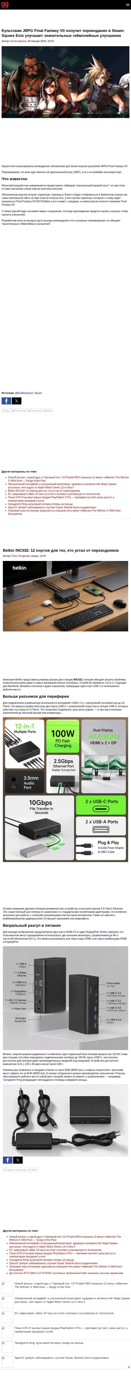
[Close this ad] (129, 1367)
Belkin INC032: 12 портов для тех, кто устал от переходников (44, 490)
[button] (6, 400)
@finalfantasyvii (24, 393)
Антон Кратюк (18, 41)
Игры (7, 411)
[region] (65, 22)
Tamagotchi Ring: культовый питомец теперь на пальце (40, 504)
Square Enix (36, 411)
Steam (38, 393)
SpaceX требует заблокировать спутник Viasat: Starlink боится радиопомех (52, 507)
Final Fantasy (20, 411)
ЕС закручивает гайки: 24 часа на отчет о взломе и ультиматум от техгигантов (54, 494)
